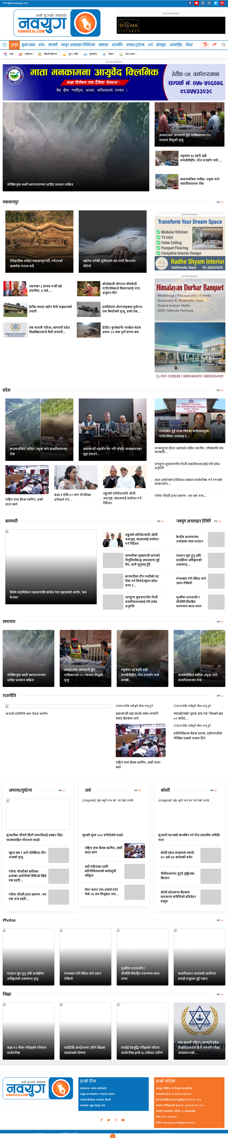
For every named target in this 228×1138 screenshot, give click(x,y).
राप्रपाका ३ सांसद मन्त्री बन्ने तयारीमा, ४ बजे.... (45, 289)
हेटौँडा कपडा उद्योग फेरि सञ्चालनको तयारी (50, 309)
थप (218, 202)
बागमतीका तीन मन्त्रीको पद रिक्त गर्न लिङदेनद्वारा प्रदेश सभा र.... (142, 581)
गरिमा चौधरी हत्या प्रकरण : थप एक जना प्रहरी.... (27, 897)
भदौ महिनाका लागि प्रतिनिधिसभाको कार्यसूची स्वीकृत (100, 871)
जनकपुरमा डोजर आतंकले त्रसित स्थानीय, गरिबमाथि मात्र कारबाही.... (189, 450)
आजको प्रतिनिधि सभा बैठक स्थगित (26, 714)
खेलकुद (161, 45)
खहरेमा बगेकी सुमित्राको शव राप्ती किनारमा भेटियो (109, 264)
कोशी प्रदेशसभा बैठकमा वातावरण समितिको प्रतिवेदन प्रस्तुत (178, 897)
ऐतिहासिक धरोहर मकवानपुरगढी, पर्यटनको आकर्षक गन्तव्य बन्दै (36, 264)
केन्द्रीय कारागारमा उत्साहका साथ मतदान (189, 539)
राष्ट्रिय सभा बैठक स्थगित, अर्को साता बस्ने (103, 850)
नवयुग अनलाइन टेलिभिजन (78, 45)
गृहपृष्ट (14, 45)
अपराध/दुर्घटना (135, 45)
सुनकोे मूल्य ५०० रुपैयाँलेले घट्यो (102, 835)
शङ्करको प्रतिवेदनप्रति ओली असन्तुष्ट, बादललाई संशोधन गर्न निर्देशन (142, 539)
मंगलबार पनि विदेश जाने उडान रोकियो (191, 581)
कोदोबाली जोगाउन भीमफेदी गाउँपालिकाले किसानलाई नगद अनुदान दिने (121, 288)
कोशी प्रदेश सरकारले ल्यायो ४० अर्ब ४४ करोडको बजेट (177, 855)
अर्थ (150, 45)
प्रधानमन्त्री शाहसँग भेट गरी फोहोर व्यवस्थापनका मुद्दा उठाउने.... (112, 452)
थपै (218, 696)
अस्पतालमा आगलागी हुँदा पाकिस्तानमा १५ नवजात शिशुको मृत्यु (185, 138)
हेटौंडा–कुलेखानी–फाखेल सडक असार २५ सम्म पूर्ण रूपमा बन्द (121, 330)
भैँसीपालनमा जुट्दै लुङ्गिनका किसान (178, 876)
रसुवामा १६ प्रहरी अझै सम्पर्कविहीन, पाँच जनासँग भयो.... (200, 158)
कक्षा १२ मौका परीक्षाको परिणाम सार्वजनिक (26, 1050)
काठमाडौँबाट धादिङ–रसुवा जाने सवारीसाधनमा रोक (199, 182)
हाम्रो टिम (88, 1081)
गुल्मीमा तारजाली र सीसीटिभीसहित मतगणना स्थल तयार (188, 602)
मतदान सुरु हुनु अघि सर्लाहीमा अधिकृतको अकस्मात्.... (189, 560)
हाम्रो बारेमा (165, 1081)
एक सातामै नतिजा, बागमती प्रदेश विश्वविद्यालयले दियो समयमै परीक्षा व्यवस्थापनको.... (199, 1048)
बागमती (53, 45)
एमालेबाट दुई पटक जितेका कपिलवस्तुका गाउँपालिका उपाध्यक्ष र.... (184, 434)
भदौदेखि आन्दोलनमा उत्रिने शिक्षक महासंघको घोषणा (84, 1050)
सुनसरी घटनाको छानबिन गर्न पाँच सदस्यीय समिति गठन (189, 838)
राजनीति (117, 45)
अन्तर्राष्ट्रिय (176, 45)
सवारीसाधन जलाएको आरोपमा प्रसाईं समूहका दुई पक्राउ (197, 976)
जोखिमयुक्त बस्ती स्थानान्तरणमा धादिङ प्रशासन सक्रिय (40, 184)
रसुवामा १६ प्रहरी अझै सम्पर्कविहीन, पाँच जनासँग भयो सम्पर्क (140, 675)
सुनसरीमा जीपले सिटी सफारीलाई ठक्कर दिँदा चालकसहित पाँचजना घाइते (34, 838)
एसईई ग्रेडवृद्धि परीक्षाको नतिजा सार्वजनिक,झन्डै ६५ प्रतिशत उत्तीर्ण (141, 1050)
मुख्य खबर (28, 45)
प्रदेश (42, 45)
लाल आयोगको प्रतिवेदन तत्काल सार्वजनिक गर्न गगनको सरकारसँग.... (188, 482)
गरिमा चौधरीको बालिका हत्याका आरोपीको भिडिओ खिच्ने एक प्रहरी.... (27, 876)
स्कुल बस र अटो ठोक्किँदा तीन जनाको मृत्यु (27, 855)
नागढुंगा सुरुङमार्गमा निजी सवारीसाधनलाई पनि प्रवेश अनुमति (187, 466)
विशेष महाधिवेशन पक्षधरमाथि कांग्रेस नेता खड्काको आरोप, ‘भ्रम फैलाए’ (48, 595)
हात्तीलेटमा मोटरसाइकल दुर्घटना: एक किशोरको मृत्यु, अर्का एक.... (122, 309)
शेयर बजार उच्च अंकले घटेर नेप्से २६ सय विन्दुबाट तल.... (102, 892)
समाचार (103, 45)
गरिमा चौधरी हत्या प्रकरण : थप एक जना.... (181, 496)
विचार (189, 45)
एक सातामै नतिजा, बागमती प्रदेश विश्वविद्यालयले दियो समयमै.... (49, 330)
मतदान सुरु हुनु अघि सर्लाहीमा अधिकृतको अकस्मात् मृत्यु (25, 976)
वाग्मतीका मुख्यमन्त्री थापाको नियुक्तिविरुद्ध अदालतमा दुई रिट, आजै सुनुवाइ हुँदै (142, 560)
